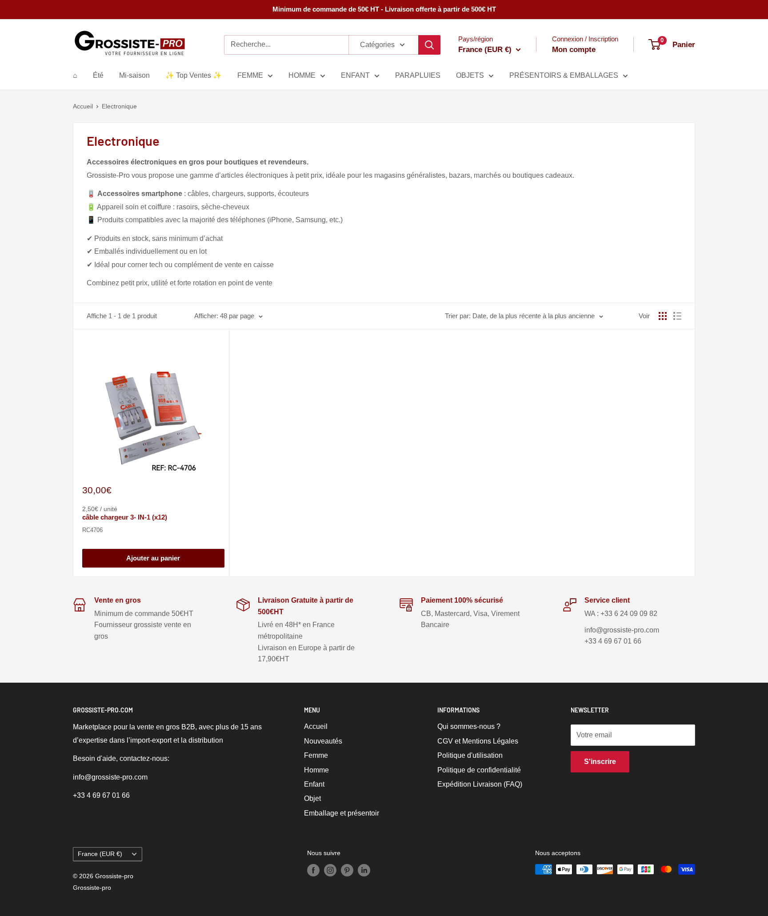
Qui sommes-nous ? (468, 726)
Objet (312, 798)
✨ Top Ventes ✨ (193, 75)
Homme (316, 770)
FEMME (250, 75)
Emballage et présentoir (341, 813)
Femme (316, 755)
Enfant (314, 784)
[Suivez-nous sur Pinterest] (347, 870)
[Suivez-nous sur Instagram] (330, 870)
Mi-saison (134, 75)
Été (98, 75)
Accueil (83, 106)
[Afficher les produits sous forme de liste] (677, 316)
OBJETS (470, 75)
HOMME (302, 75)
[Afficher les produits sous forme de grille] (663, 316)
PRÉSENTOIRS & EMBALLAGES (563, 75)
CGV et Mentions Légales (477, 741)
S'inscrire (600, 761)
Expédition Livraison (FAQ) (479, 784)
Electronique (119, 106)
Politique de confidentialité (479, 770)
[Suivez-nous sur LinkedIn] (364, 870)
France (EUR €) (100, 854)
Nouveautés (323, 741)
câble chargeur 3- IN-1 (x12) (124, 517)
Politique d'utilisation (470, 755)
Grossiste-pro (92, 887)
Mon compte (574, 49)
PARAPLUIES (417, 75)
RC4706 (92, 530)
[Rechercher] (429, 45)
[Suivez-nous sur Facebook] (313, 870)
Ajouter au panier (153, 558)
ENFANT (355, 75)
